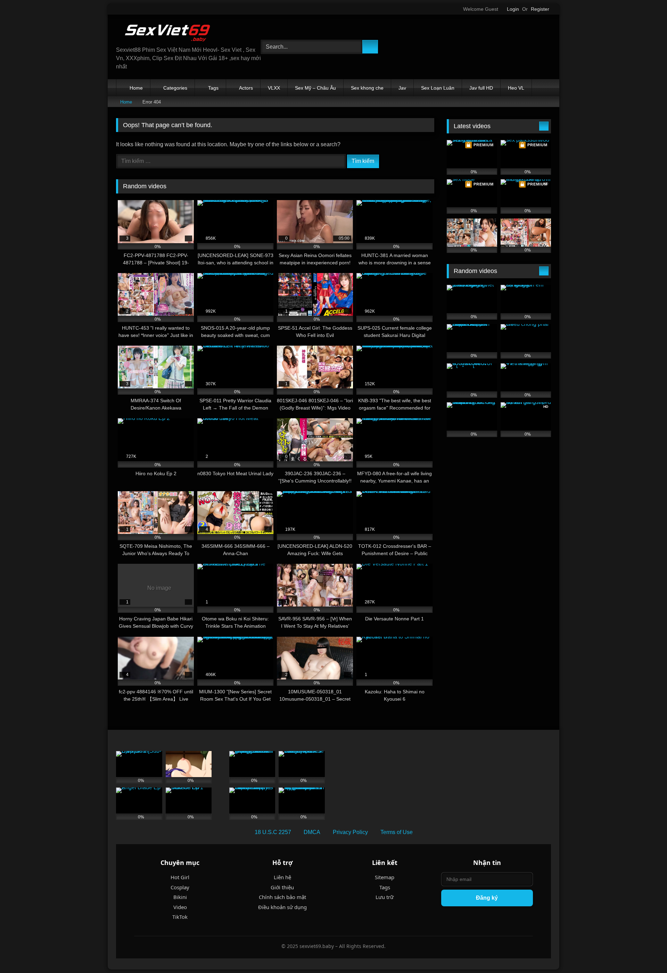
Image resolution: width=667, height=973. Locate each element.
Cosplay (180, 887)
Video (180, 907)
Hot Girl (180, 877)
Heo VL (516, 88)
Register (540, 9)
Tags (213, 88)
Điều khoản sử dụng (282, 907)
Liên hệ (282, 877)
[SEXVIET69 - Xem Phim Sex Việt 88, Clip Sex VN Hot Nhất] (168, 33)
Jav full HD (481, 88)
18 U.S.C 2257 (273, 832)
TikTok (180, 916)
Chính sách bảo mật (282, 896)
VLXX (274, 88)
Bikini (180, 896)
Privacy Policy (350, 832)
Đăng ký (487, 898)
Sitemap (384, 877)
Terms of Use (396, 832)
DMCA (312, 832)
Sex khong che (367, 88)
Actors (246, 88)
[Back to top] (646, 952)
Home (136, 88)
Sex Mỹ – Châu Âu (315, 88)
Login (513, 9)
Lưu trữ (385, 896)
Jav (402, 88)
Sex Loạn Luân (437, 88)
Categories (175, 88)
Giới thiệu (282, 887)
